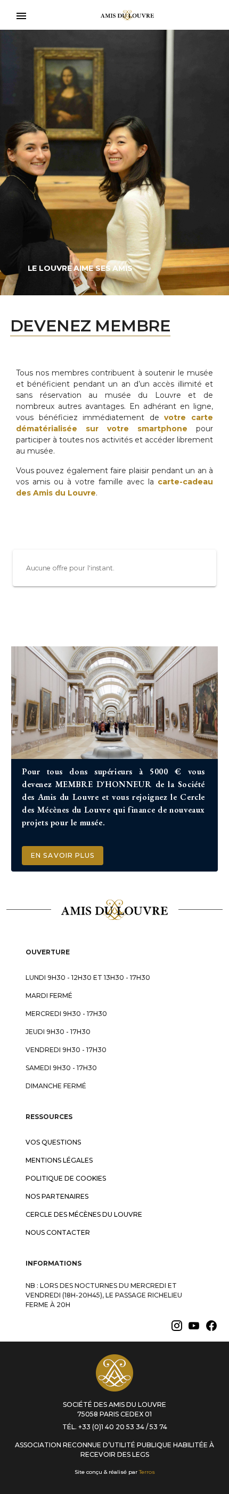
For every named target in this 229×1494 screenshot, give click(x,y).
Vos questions (53, 1142)
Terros (147, 1472)
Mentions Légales (59, 1160)
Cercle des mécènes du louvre (84, 1214)
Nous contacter (58, 1232)
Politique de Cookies (66, 1178)
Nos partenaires (57, 1196)
